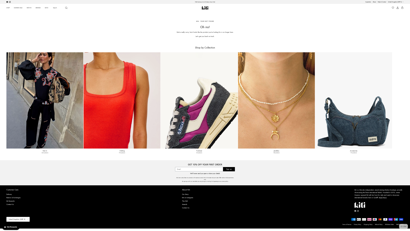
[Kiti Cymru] (205, 8)
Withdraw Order (389, 224)
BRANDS (38, 8)
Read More (383, 197)
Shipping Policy (368, 224)
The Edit (185, 201)
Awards (184, 204)
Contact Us (10, 204)
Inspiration (368, 2)
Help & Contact (382, 2)
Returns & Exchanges (13, 197)
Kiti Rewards (10, 201)
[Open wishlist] (392, 7)
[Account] (397, 8)
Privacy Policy (357, 224)
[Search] (66, 8)
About (374, 2)
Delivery (9, 194)
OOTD (46, 8)
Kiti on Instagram (187, 197)
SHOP (8, 8)
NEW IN (29, 8)
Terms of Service (346, 224)
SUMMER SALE (18, 8)
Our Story (185, 194)
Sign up (229, 169)
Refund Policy (378, 224)
